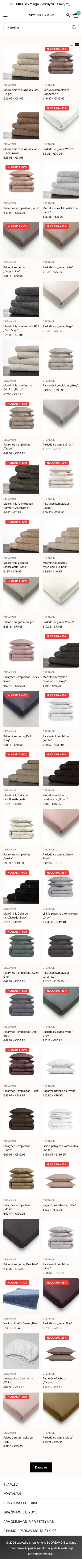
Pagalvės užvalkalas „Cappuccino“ (55, 1380)
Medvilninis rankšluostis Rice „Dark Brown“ (21, 151)
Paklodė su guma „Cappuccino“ (13, 269)
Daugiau (41, 1467)
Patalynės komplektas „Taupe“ (16, 446)
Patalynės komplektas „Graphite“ (56, 974)
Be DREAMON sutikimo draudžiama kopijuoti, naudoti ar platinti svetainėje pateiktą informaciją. (42, 1548)
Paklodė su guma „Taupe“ (18, 622)
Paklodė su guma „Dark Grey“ (17, 738)
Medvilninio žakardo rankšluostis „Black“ (15, 915)
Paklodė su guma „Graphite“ (20, 1264)
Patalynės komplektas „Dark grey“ (20, 1033)
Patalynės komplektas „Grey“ (60, 385)
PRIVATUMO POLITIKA (20, 1503)
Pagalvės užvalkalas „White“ (59, 1090)
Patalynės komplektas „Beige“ (56, 505)
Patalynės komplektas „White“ (56, 738)
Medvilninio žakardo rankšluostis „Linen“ (55, 564)
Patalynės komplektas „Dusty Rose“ (21, 679)
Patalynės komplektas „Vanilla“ (16, 856)
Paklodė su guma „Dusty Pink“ (18, 1439)
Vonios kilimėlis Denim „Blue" (20, 1323)
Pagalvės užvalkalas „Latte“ (59, 1205)
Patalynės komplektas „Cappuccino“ (56, 92)
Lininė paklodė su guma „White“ (17, 1380)
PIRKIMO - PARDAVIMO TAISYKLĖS (30, 1531)
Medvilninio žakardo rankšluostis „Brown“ (55, 797)
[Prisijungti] (68, 15)
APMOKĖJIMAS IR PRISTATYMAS (28, 1521)
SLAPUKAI (11, 1484)
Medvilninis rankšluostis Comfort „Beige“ (18, 387)
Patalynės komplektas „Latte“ (21, 208)
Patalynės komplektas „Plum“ (20, 1090)
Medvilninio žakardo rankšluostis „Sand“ (15, 564)
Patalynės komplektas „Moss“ (16, 1207)
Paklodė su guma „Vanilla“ (58, 622)
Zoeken (74, 27)
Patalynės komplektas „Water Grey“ (21, 974)
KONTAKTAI (12, 1494)
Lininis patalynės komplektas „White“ (60, 1148)
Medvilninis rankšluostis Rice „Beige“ (21, 92)
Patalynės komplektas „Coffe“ (16, 1148)
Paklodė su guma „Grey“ (57, 444)
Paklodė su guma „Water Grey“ (57, 1033)
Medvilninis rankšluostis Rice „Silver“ (60, 210)
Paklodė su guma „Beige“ (58, 326)
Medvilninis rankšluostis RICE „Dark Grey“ (21, 328)
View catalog (5, 15)
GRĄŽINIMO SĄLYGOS (20, 1512)
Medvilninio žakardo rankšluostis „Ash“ (15, 797)
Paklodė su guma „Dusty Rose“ (58, 856)
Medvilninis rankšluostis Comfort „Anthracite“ (18, 505)
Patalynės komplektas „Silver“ (56, 1266)
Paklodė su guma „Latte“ (58, 267)
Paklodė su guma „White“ (58, 149)
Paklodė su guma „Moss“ (58, 1437)
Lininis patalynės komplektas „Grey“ (60, 915)
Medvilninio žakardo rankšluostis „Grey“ (55, 679)
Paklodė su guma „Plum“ (57, 1323)
